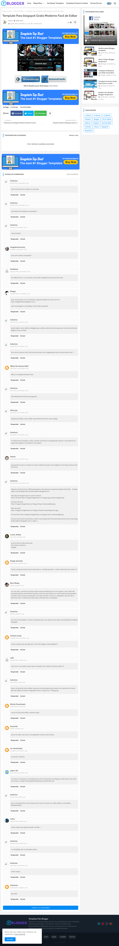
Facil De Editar (19, 11)
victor (12, 819)
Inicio (29, 3)
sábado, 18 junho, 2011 (16, 728)
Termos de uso (96, 3)
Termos (72, 937)
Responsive (89, 131)
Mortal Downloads (17, 704)
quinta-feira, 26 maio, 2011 (18, 706)
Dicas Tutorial (106, 119)
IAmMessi (14, 269)
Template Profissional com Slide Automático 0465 (106, 73)
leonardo (14, 726)
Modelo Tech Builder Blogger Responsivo (105, 93)
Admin (13, 457)
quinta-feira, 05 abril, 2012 (17, 797)
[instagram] (106, 923)
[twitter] (98, 923)
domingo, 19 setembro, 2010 (18, 227)
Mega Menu (37, 3)
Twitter (29, 113)
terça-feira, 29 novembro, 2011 (19, 773)
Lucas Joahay (15, 535)
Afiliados (88, 119)
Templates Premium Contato (77, 3)
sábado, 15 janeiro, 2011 (17, 585)
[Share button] (50, 113)
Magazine (105, 127)
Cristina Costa (15, 636)
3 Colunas (14, 107)
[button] (109, 3)
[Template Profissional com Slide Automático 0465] (90, 73)
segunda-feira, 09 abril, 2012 (18, 821)
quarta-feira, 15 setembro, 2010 (19, 183)
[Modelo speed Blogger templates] (90, 51)
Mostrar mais (73, 135)
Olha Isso (14, 410)
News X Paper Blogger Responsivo (106, 60)
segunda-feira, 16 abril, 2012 (18, 843)
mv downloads (16, 748)
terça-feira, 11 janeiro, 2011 (18, 537)
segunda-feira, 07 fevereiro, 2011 (19, 638)
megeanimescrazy (17, 247)
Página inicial (7, 11)
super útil (14, 771)
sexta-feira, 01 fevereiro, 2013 (18, 865)
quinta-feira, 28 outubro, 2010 (19, 346)
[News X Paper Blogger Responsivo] (90, 62)
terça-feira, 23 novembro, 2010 (19, 459)
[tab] (29, 3)
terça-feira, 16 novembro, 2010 (19, 435)
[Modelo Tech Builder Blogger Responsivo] (90, 95)
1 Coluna (88, 115)
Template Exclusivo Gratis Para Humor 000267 (107, 82)
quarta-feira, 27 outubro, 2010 (19, 322)
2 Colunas (97, 115)
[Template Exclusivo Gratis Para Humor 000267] (90, 84)
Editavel (87, 123)
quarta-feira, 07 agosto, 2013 (18, 887)
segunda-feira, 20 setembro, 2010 (20, 271)
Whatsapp (41, 113)
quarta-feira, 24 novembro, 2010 (19, 483)
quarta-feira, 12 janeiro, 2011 (18, 563)
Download (53, 86)
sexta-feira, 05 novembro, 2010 (19, 368)
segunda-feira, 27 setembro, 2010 (20, 294)
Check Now (18, 934)
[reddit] (110, 923)
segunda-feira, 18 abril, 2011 (18, 660)
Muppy (13, 291)
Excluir (22, 195)
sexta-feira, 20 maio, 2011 (17, 682)
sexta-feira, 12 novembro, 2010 (19, 412)
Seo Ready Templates (55, 3)
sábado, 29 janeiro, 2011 (17, 614)
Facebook (18, 113)
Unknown (14, 885)
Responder (15, 195)
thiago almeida (16, 561)
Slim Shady (14, 583)
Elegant (96, 123)
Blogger (96, 119)
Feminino (88, 127)
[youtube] (102, 923)
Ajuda (54, 937)
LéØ (11, 658)
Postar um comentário (41, 908)
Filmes (96, 127)
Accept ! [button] (10, 939)
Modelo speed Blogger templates (106, 49)
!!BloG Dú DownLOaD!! (19, 366)
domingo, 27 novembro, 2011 (18, 751)
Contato (63, 937)
